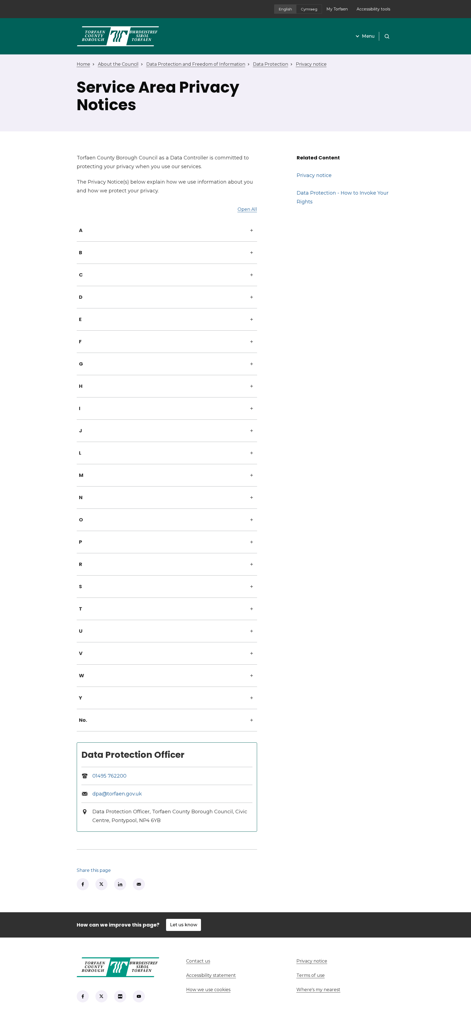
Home (83, 64)
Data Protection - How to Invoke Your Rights (343, 197)
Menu (368, 36)
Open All (247, 209)
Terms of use (310, 975)
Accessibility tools (373, 9)
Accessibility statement (211, 975)
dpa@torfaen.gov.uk (117, 794)
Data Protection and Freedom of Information (195, 64)
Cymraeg (309, 9)
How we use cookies (208, 989)
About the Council (118, 64)
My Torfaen (339, 11)
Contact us (218, 961)
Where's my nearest (338, 989)
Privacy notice (311, 64)
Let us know (183, 924)
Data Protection (270, 64)
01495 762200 (109, 776)
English (285, 9)
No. (83, 720)
